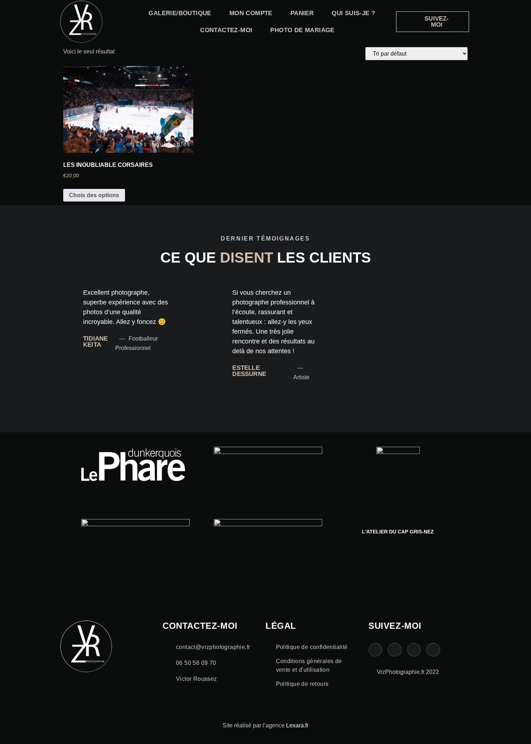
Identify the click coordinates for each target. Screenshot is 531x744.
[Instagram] (394, 650)
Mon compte (250, 13)
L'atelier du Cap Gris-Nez (398, 532)
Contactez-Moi (226, 30)
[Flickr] (433, 650)
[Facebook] (414, 650)
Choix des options (94, 195)
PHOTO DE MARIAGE (302, 30)
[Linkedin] (375, 650)
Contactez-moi (200, 626)
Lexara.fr (297, 725)
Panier (302, 13)
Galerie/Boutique (179, 13)
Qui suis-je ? (353, 13)
